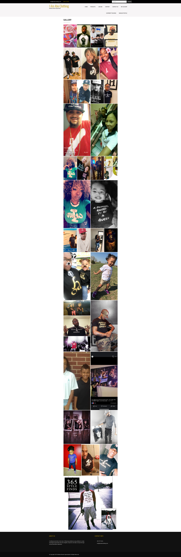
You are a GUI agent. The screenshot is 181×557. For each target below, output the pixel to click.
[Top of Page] (177, 553)
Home (86, 6)
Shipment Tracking (111, 13)
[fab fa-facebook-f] (104, 1)
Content (107, 6)
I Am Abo (100, 6)
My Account (124, 6)
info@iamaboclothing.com (55, 1)
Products (92, 6)
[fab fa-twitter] (106, 1)
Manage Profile (123, 13)
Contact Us (115, 6)
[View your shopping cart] (130, 6)
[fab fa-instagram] (109, 1)
